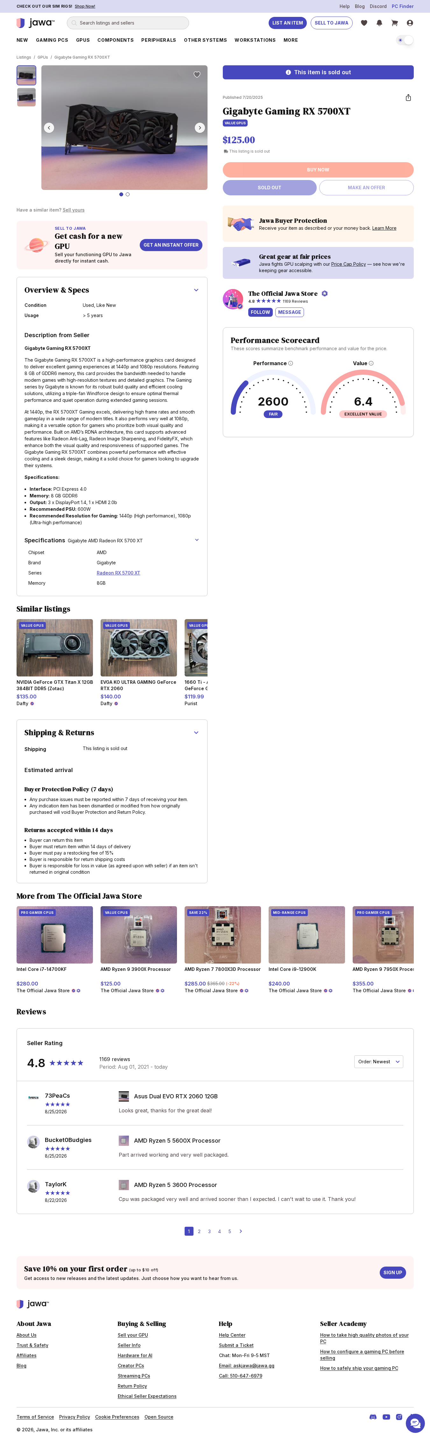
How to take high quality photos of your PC (364, 1338)
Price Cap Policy (348, 264)
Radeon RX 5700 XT (118, 572)
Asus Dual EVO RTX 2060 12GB (176, 1096)
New (22, 40)
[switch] (405, 40)
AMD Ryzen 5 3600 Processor (175, 1184)
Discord (378, 6)
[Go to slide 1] (121, 194)
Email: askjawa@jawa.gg (246, 1365)
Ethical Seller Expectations (147, 1396)
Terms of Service (35, 1417)
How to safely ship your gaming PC (359, 1368)
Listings (24, 57)
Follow (260, 312)
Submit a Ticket (236, 1345)
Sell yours (74, 210)
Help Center (232, 1335)
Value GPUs (235, 123)
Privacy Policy (74, 1417)
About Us (27, 1335)
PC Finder (403, 6)
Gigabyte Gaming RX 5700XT (82, 57)
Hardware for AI (135, 1355)
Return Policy (132, 1386)
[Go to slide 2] (128, 194)
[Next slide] (200, 128)
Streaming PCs (134, 1375)
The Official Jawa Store (283, 293)
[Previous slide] (49, 128)
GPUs (43, 57)
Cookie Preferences (117, 1417)
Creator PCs (131, 1365)
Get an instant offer (171, 245)
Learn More (384, 228)
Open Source (159, 1417)
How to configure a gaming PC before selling (362, 1355)
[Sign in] (410, 23)
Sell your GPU (133, 1335)
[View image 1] (27, 75)
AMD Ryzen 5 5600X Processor (177, 1140)
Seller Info (129, 1345)
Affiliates (27, 1355)
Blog (360, 6)
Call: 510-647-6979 (240, 1375)
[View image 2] (27, 97)
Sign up (393, 1272)
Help (345, 6)
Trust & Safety (32, 1345)
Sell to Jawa (332, 22)
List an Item (287, 22)
